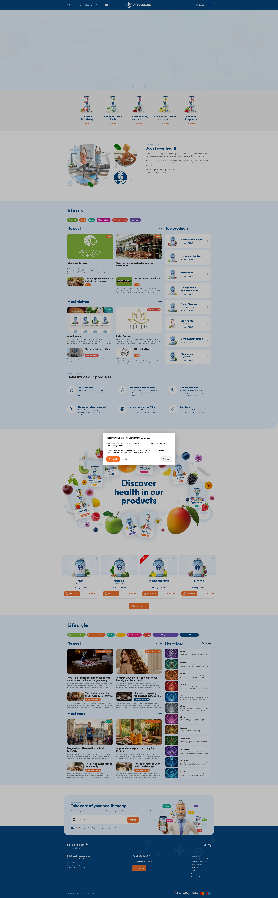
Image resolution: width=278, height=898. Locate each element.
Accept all (113, 459)
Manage (165, 459)
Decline (124, 459)
